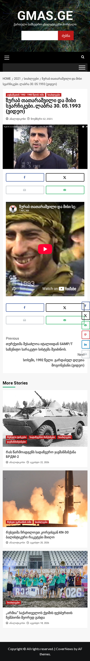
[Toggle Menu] (82, 68)
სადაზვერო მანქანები (42, 437)
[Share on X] (65, 177)
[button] (7, 57)
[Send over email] (65, 190)
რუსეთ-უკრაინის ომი (19, 522)
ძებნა (66, 36)
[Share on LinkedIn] (86, 344)
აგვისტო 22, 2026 (39, 462)
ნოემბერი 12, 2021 (42, 118)
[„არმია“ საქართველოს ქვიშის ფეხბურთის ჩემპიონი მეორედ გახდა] (45, 579)
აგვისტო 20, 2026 (39, 542)
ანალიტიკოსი (17, 118)
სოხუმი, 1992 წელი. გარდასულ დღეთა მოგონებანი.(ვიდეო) (53, 360)
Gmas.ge (45, 15)
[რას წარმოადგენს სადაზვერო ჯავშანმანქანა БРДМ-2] (45, 418)
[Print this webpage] (25, 190)
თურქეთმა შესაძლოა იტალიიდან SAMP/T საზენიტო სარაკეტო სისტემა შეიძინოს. (39, 343)
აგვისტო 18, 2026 (39, 623)
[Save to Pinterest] (86, 335)
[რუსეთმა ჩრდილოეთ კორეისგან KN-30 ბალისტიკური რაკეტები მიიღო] (45, 498)
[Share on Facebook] (25, 177)
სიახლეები (54, 95)
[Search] (82, 57)
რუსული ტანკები (16, 437)
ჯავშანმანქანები (16, 441)
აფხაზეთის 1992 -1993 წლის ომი (25, 95)
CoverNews (64, 649)
